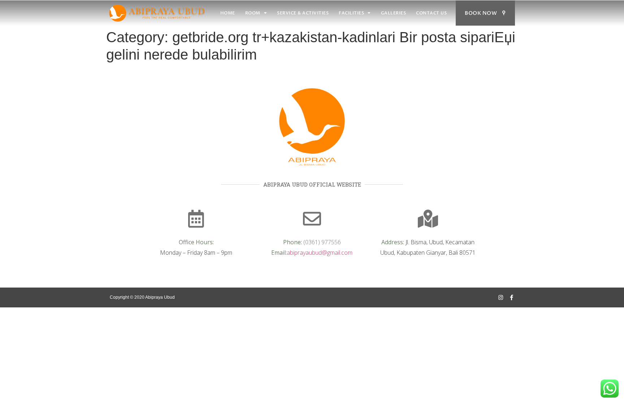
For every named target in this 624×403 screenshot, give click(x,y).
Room (252, 13)
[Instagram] (500, 297)
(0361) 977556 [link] (322, 242)
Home (227, 13)
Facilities (351, 13)
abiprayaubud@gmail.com (319, 253)
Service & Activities (303, 13)
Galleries (393, 13)
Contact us (431, 13)
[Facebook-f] (511, 297)
